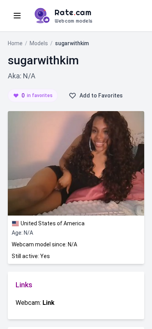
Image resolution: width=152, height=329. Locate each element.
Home (15, 43)
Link (48, 302)
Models (39, 43)
